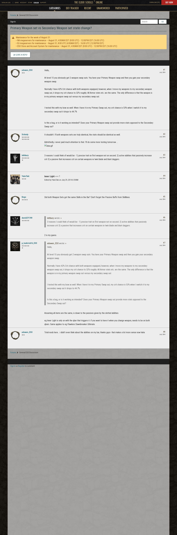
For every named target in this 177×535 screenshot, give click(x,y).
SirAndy (25, 134)
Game (17, 2)
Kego (24, 197)
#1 (164, 70)
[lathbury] (15, 158)
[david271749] (15, 221)
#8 (164, 332)
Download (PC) (154, 2)
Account (23, 2)
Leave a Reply (21, 55)
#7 (164, 243)
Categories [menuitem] (54, 8)
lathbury (25, 155)
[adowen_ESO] (15, 73)
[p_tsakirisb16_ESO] (15, 246)
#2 (164, 134)
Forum (36, 2)
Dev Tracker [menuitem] (72, 8)
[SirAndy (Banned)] (15, 137)
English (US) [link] (6, 2)
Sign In (13, 22)
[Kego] (15, 200)
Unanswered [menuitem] (103, 8)
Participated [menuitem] (121, 8)
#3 (164, 155)
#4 (164, 176)
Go (163, 22)
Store (30, 2)
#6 (164, 217)
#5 (164, 196)
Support (43, 2)
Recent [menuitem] (87, 8)
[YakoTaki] (15, 179)
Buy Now (169, 2)
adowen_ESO (27, 70)
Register (21, 366)
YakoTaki (25, 176)
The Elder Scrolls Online (88, 2)
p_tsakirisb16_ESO (29, 243)
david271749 (27, 218)
